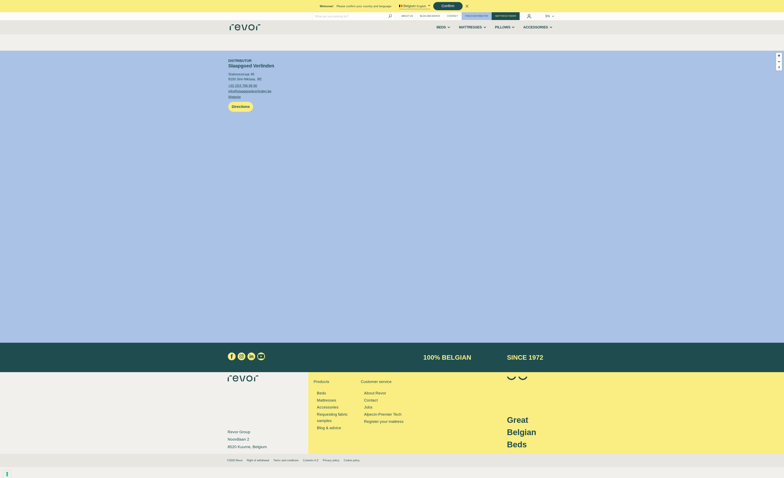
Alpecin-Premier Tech (383, 414)
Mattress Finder (505, 16)
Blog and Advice (430, 16)
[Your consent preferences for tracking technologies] (7, 474)
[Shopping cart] (536, 15)
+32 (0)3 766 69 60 (242, 86)
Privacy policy (331, 460)
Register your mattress (384, 421)
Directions (241, 107)
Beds (321, 393)
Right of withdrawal (258, 460)
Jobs (368, 407)
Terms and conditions (286, 460)
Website (234, 97)
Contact (452, 16)
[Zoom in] (779, 56)
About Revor (375, 393)
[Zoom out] (779, 62)
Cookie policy (352, 460)
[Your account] (529, 16)
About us (407, 16)
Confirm (447, 6)
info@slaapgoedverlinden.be (249, 91)
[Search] (390, 16)
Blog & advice (329, 428)
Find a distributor (476, 16)
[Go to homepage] (245, 28)
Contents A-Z (310, 460)
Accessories (328, 407)
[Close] (467, 6)
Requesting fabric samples (332, 417)
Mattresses (326, 400)
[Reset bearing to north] (779, 68)
